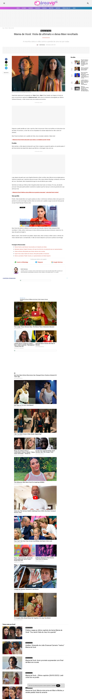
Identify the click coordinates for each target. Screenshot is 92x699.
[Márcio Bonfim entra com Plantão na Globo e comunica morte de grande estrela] (77, 76)
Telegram (40, 262)
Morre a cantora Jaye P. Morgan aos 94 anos (84, 68)
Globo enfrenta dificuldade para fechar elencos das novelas (30, 251)
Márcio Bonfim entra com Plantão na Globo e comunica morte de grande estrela (85, 75)
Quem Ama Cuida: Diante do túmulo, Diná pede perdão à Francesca (32, 253)
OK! (58, 685)
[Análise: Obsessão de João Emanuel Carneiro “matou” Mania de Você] (12, 647)
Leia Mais (54, 685)
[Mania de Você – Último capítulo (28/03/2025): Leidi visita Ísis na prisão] (12, 678)
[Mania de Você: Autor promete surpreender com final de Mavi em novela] (12, 662)
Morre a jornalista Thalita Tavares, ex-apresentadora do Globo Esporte (33, 255)
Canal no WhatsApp (22, 262)
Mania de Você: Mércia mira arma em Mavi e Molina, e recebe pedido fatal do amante (44, 691)
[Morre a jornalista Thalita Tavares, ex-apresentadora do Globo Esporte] (77, 90)
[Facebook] (6, 59)
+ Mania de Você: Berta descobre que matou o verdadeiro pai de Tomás (31, 139)
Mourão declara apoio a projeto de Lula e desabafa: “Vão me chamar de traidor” (84, 62)
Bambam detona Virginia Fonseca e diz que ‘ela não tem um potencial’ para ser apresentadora (38, 249)
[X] (6, 62)
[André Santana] (37, 44)
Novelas (6, 28)
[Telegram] (6, 68)
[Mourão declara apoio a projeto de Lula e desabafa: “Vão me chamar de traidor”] (77, 64)
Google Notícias (58, 262)
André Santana (42, 44)
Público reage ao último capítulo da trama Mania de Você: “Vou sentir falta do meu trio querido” (43, 631)
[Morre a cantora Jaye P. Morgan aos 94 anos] (77, 70)
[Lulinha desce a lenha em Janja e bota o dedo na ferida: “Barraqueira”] (77, 83)
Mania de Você (11, 28)
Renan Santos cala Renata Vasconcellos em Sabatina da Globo (31, 247)
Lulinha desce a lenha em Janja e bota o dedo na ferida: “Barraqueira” (85, 82)
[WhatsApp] (6, 65)
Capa (3, 28)
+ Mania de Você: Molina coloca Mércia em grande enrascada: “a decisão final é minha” (35, 192)
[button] (80, 3)
